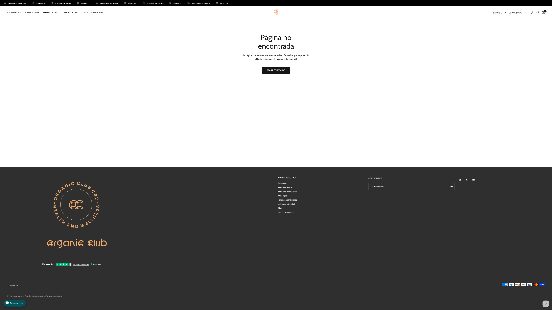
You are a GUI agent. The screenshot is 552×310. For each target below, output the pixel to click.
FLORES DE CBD (50, 12)
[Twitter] (462, 180)
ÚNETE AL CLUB (32, 12)
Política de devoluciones (287, 191)
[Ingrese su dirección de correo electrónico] (452, 186)
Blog (280, 208)
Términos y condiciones (287, 199)
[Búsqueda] (538, 12)
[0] (543, 12)
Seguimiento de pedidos (14, 3)
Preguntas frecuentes (60, 3)
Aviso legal (282, 195)
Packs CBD (37, 3)
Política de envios (285, 187)
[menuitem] (15, 12)
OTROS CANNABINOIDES (92, 12)
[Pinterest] (475, 180)
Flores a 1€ (82, 3)
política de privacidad (286, 204)
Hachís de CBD (70, 12)
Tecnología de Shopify (54, 296)
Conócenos (282, 183)
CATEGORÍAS (13, 12)
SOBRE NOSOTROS (287, 178)
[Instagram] (469, 180)
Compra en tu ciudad (286, 212)
